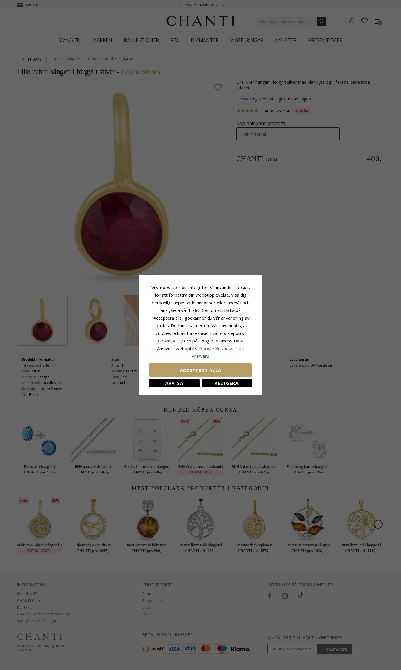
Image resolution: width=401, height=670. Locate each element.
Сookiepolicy (171, 341)
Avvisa (174, 383)
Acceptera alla (201, 370)
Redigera (227, 383)
